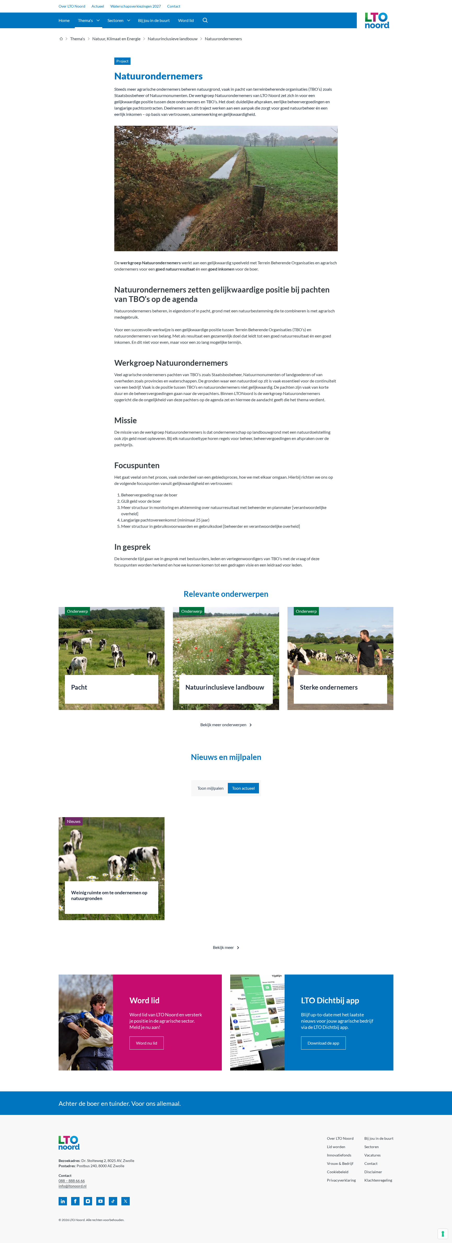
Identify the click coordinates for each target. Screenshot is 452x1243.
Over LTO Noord (72, 6)
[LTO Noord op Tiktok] (113, 1201)
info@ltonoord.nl (73, 1186)
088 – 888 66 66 (72, 1180)
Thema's (85, 20)
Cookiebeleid (337, 1172)
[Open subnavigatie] (98, 20)
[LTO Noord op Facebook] (75, 1201)
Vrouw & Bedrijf (340, 1163)
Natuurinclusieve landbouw (172, 38)
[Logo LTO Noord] (377, 20)
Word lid (186, 20)
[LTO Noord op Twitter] (125, 1201)
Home (64, 20)
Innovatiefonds (339, 1155)
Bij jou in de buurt (154, 20)
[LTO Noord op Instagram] (88, 1201)
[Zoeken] (205, 20)
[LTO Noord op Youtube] (100, 1201)
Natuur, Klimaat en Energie (116, 38)
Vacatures (372, 1155)
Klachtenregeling (378, 1180)
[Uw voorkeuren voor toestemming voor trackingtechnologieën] (443, 1234)
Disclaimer (373, 1172)
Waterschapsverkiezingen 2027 (135, 6)
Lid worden (336, 1146)
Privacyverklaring (341, 1180)
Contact (173, 6)
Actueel (98, 6)
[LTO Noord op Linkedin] (63, 1201)
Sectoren (115, 20)
